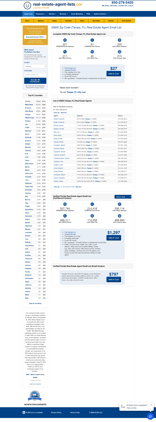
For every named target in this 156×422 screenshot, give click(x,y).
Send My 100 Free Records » (35, 81)
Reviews (113, 5)
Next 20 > (79, 187)
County (27, 62)
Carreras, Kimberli (59, 155)
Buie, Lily (56, 132)
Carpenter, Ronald (59, 152)
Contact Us (122, 5)
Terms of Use (74, 412)
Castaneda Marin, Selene (62, 158)
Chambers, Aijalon (59, 175)
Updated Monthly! (70, 70)
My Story (105, 5)
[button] (40, 14)
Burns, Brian (57, 135)
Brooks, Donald (58, 125)
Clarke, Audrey (58, 181)
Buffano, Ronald (59, 129)
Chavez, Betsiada (59, 178)
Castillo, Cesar (58, 165)
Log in (130, 5)
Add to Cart (113, 73)
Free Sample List (70, 68)
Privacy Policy (56, 412)
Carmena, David (59, 148)
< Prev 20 (56, 187)
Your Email (28, 70)
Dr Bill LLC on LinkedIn (34, 412)
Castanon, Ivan (58, 161)
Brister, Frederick (59, 119)
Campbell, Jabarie (59, 145)
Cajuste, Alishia (58, 142)
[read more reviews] (35, 384)
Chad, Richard (58, 168)
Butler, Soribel (58, 139)
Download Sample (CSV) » (35, 37)
